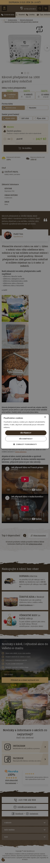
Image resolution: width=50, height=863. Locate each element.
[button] (25, 444)
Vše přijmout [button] (26, 433)
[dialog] (25, 431)
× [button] (45, 417)
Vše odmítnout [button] (26, 439)
